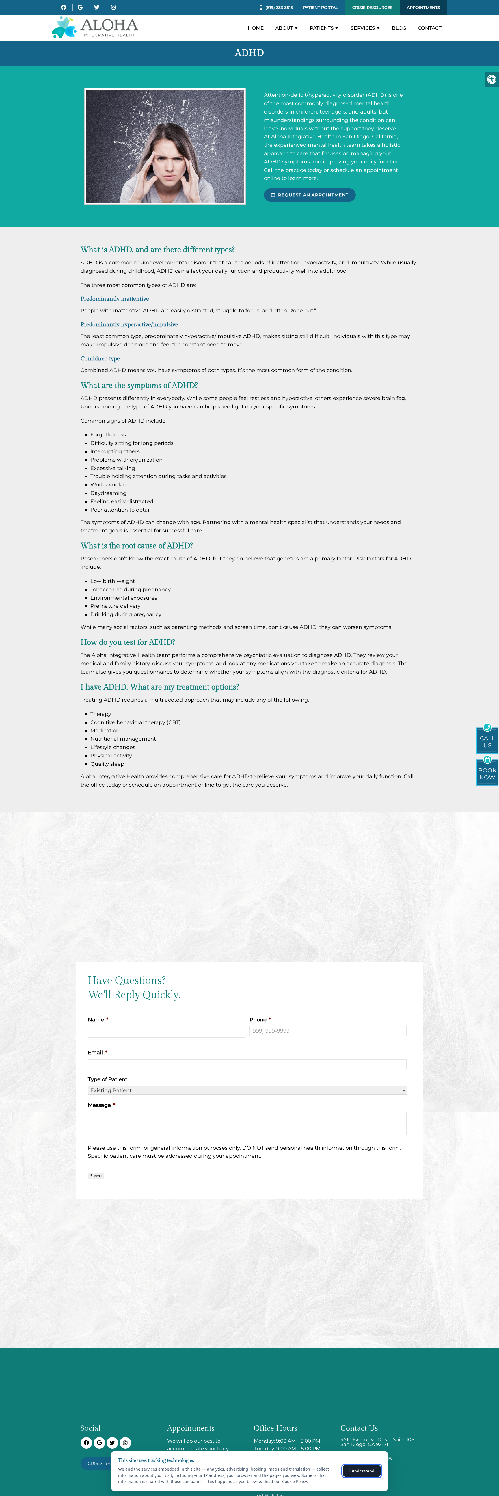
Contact (430, 28)
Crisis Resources (372, 7)
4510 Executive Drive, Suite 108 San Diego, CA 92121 (377, 1442)
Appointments (423, 7)
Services (363, 28)
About (284, 28)
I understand (362, 1471)
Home (256, 28)
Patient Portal (320, 7)
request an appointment (313, 195)
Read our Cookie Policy (285, 1481)
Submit (96, 1176)
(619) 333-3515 (279, 7)
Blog (399, 28)
